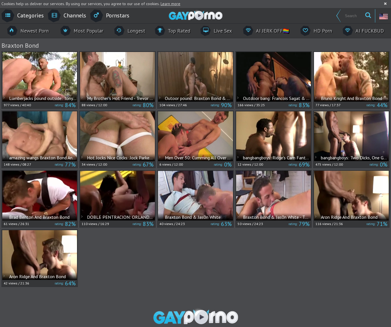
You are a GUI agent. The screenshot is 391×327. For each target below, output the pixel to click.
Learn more (170, 3)
